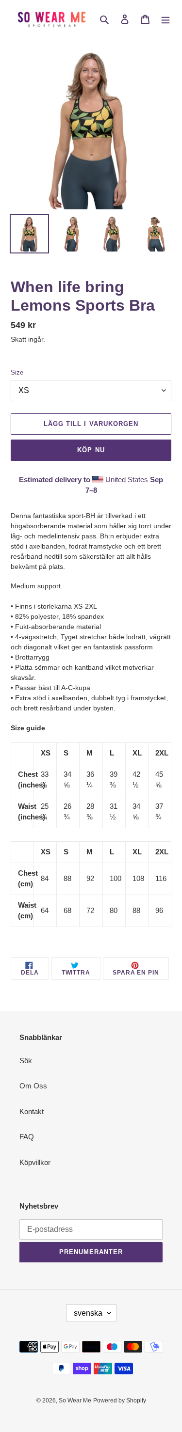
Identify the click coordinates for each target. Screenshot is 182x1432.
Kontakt (31, 1111)
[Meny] (165, 19)
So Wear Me (75, 1400)
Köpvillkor (34, 1162)
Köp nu (90, 450)
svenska (88, 1313)
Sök (25, 1060)
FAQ (26, 1137)
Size (17, 372)
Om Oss (33, 1086)
